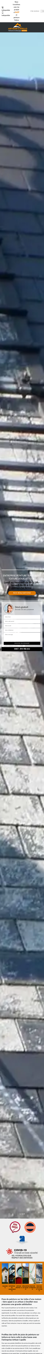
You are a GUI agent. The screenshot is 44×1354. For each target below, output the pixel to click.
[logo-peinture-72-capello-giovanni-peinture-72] (18, 27)
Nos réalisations (22, 593)
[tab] (22, 677)
